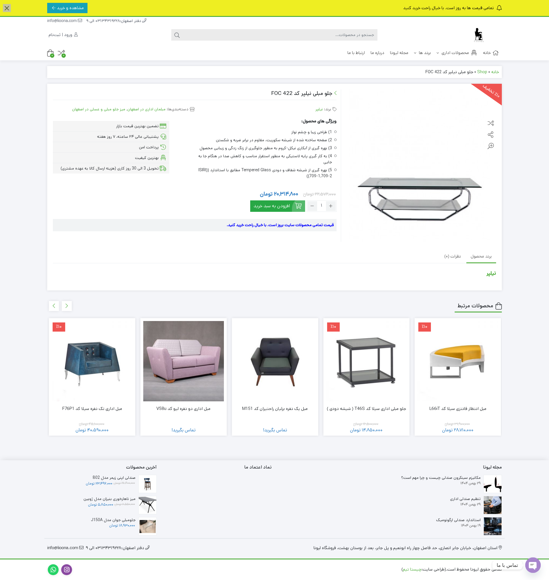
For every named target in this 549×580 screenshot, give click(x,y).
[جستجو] (177, 35)
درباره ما (377, 53)
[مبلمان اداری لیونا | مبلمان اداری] (479, 35)
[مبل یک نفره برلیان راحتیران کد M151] (275, 361)
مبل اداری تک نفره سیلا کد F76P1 (92, 409)
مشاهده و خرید (70, 8)
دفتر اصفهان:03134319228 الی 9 (114, 21)
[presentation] (67, 306)
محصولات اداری (454, 53)
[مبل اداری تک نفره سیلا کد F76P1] (92, 361)
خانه (487, 53)
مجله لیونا (399, 53)
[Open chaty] (533, 565)
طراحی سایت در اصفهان (379, 569)
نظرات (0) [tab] (452, 257)
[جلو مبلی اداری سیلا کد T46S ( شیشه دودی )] (366, 361)
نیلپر (319, 109)
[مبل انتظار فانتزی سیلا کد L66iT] (457, 361)
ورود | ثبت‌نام (61, 35)
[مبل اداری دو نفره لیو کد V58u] (183, 361)
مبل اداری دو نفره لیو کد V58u (183, 409)
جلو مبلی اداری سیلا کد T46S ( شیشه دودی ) (366, 409)
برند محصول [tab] (481, 257)
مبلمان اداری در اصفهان (146, 109)
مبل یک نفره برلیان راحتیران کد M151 (275, 409)
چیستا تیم (412, 569)
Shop (482, 72)
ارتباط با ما (356, 53)
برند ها (424, 53)
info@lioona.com (62, 21)
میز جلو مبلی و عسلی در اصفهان (98, 109)
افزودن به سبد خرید (272, 206)
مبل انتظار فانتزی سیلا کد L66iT (457, 409)
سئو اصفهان (343, 569)
